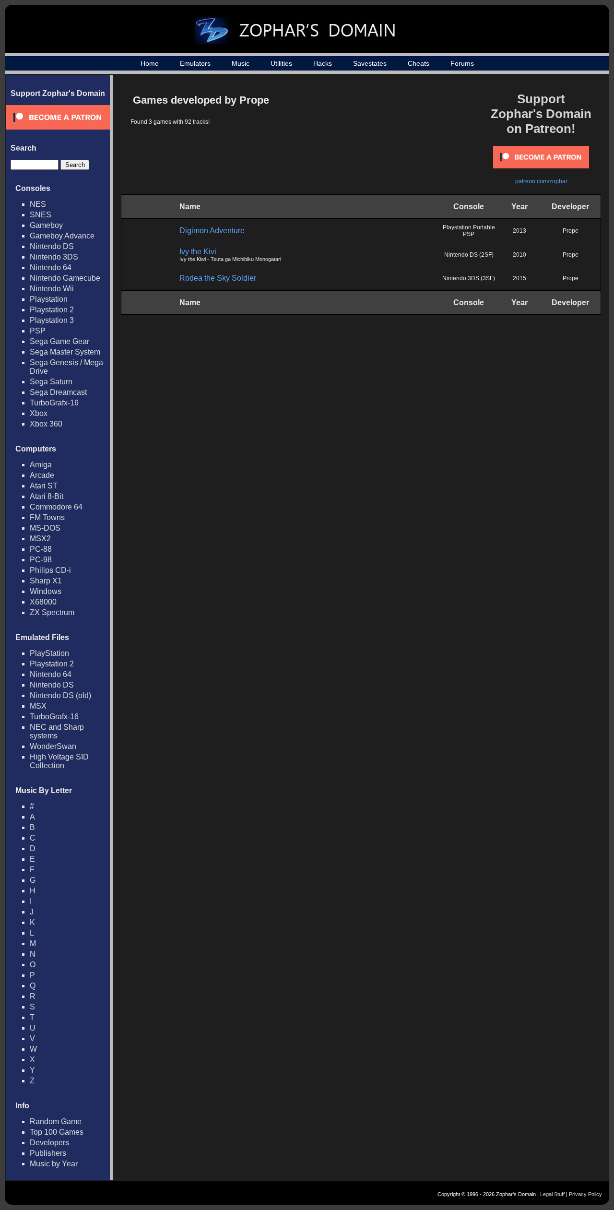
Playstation (49, 299)
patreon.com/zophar (541, 181)
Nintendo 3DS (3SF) (468, 278)
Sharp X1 (46, 581)
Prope (571, 230)
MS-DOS (45, 528)
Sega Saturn (51, 382)
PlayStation (49, 653)
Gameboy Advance (62, 236)
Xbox (38, 413)
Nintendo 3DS (54, 257)
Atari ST (44, 486)
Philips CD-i (50, 570)
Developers (49, 1143)
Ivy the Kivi (197, 252)
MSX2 (40, 538)
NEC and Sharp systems (57, 731)
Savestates (370, 63)
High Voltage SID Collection (59, 761)
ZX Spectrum (52, 612)
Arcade (42, 475)
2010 (519, 254)
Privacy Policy (585, 1194)
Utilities (281, 63)
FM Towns (47, 517)
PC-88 (41, 549)
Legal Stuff (552, 1194)
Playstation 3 (52, 320)
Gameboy (46, 225)
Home (150, 63)
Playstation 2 (52, 310)
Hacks (322, 63)
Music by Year (54, 1164)
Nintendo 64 (50, 267)
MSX (38, 706)
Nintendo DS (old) (60, 695)
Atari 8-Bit (46, 496)
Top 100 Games (56, 1132)
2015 (519, 278)
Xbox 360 (46, 424)
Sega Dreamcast (58, 392)
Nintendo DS (52, 246)
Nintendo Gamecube (65, 278)
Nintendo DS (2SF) (469, 254)
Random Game (56, 1121)
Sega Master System (65, 352)
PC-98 (41, 560)
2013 (519, 230)
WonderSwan (53, 746)
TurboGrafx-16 (54, 403)
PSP (38, 331)
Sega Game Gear (59, 341)
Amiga (41, 465)
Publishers (48, 1153)
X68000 (43, 602)
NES (38, 204)
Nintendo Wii (52, 289)
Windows (45, 591)
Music (240, 63)
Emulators (195, 63)
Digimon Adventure (212, 230)
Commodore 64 (56, 507)
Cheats (418, 63)
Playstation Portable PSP (469, 230)
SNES (40, 215)
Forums (462, 63)
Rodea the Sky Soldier (217, 278)
